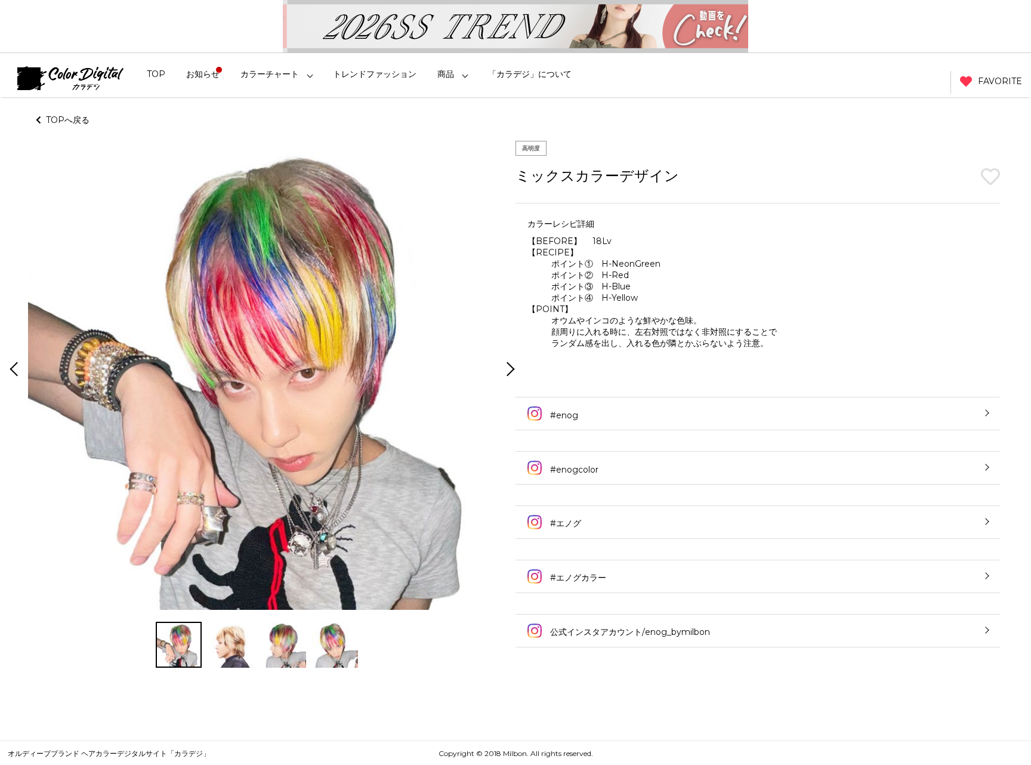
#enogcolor (573, 469)
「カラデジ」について (530, 74)
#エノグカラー (577, 577)
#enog (563, 415)
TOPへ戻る (65, 120)
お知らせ (203, 74)
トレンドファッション (374, 74)
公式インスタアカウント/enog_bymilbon (629, 632)
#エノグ (564, 523)
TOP (156, 74)
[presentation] (12, 370)
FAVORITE (1000, 81)
